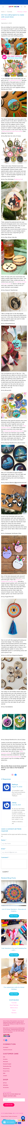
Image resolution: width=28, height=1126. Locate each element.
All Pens (5, 1082)
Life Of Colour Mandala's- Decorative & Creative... (14, 910)
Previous (19, 11)
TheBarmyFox (18, 179)
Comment (5, 857)
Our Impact (5, 1047)
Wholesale (5, 1061)
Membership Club (7, 1066)
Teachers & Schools (7, 1049)
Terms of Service (12, 1116)
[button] (3, 6)
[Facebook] (15, 775)
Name (3, 840)
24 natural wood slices (15, 80)
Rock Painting (14, 1005)
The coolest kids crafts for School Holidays (14, 988)
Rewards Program (7, 1063)
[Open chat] (23, 1118)
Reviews (14, 1012)
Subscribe (9, 1104)
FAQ (4, 1056)
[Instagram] (12, 775)
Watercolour (14, 1007)
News (14, 1010)
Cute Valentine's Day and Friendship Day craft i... (14, 949)
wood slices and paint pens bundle (13, 431)
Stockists (5, 1059)
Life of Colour (8, 1113)
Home (3, 11)
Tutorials (9, 11)
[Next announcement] (25, 2)
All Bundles (5, 1085)
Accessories (6, 1087)
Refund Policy (6, 1068)
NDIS (4, 1073)
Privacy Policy (6, 1071)
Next (25, 11)
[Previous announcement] (3, 2)
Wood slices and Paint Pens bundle (12, 131)
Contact (5, 1075)
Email (3, 849)
